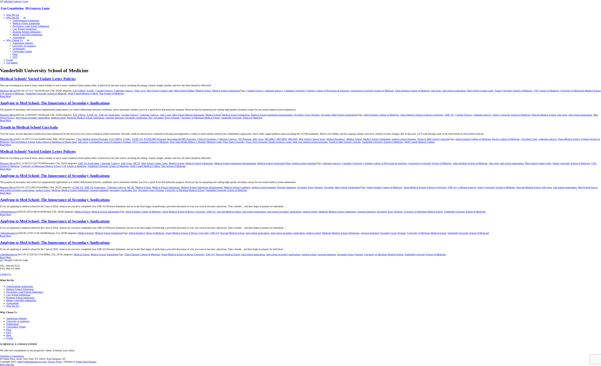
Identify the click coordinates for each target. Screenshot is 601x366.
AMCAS (449, 115)
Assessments (12, 303)
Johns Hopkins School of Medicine (412, 90)
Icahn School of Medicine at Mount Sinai (56, 142)
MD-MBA (270, 139)
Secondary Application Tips (138, 117)
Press (8, 329)
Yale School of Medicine (111, 93)
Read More (5, 96)
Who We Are (12, 306)
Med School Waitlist (184, 90)
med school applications (454, 90)
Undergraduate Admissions (19, 286)
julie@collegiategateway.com (31, 361)
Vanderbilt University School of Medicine (46, 93)
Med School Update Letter (160, 90)
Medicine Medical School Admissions (85, 117)
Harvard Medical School (544, 115)
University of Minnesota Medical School (580, 90)
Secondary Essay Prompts (307, 115)
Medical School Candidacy (237, 187)
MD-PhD (293, 139)
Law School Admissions (18, 294)
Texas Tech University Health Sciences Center (268, 142)
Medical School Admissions (226, 90)
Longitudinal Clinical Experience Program (110, 142)
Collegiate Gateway (123, 90)
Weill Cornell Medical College (83, 93)
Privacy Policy (55, 361)
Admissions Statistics (16, 318)
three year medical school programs (310, 142)
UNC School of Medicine (546, 90)
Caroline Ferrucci (104, 90)
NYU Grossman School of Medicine (150, 142)
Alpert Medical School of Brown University (421, 115)
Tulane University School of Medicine (513, 90)
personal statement (115, 117)
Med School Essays (587, 187)
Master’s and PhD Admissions (21, 300)
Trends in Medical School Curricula (29, 127)
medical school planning (404, 139)
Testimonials (12, 324)
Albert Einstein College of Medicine (381, 115)
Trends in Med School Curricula (433, 139)
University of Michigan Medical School (200, 117)
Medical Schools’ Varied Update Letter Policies (38, 79)
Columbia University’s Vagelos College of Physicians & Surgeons (316, 90)
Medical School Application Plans (274, 163)
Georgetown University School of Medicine (372, 90)
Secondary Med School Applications (339, 115)
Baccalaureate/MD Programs (181, 139)
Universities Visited (16, 327)
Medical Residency (335, 139)
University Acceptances (18, 321)
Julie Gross (140, 90)
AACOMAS (79, 90)
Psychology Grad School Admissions (24, 292)
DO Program (244, 139)
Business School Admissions (20, 297)
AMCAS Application (109, 115)
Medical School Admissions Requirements (272, 115)
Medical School (203, 90)
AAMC (90, 90)
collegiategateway (9, 211)
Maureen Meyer (8, 90)
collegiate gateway (274, 90)
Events (9, 338)
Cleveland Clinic (529, 139)
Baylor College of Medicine (506, 139)
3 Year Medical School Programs (92, 139)
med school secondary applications (32, 117)
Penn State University (233, 142)
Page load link (7, 364)
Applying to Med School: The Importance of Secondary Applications (55, 103)
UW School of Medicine (12, 93)
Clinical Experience (206, 139)
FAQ (8, 332)
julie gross (436, 90)
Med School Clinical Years (312, 139)
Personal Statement (286, 187)
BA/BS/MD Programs (155, 139)
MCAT (136, 163)
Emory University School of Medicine (511, 115)
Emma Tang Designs (86, 361)
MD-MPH (282, 139)
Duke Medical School (569, 139)
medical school (58, 117)
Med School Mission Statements (188, 115)
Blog (8, 335)
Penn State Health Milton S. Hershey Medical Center (196, 142)
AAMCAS (92, 115)
